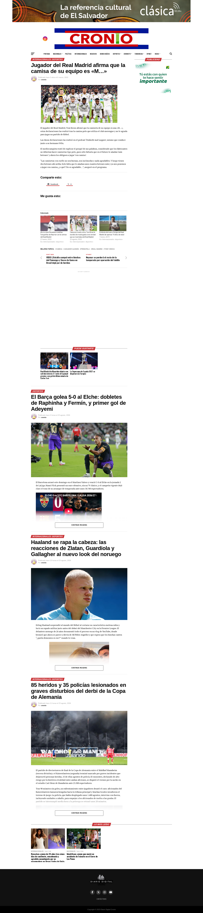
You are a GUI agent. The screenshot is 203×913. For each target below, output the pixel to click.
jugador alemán (71, 249)
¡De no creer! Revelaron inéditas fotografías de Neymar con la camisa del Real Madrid (53, 234)
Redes (157, 54)
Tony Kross (110, 249)
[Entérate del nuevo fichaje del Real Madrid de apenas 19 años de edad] (113, 223)
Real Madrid (97, 249)
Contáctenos (101, 899)
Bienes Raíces (105, 54)
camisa (59, 249)
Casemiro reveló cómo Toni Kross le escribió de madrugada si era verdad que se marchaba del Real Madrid (83, 234)
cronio (43, 80)
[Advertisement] (84, 308)
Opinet (149, 54)
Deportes (116, 54)
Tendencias (139, 54)
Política (68, 54)
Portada (47, 54)
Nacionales (57, 54)
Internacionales (81, 54)
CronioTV (127, 54)
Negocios (93, 54)
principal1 (85, 249)
